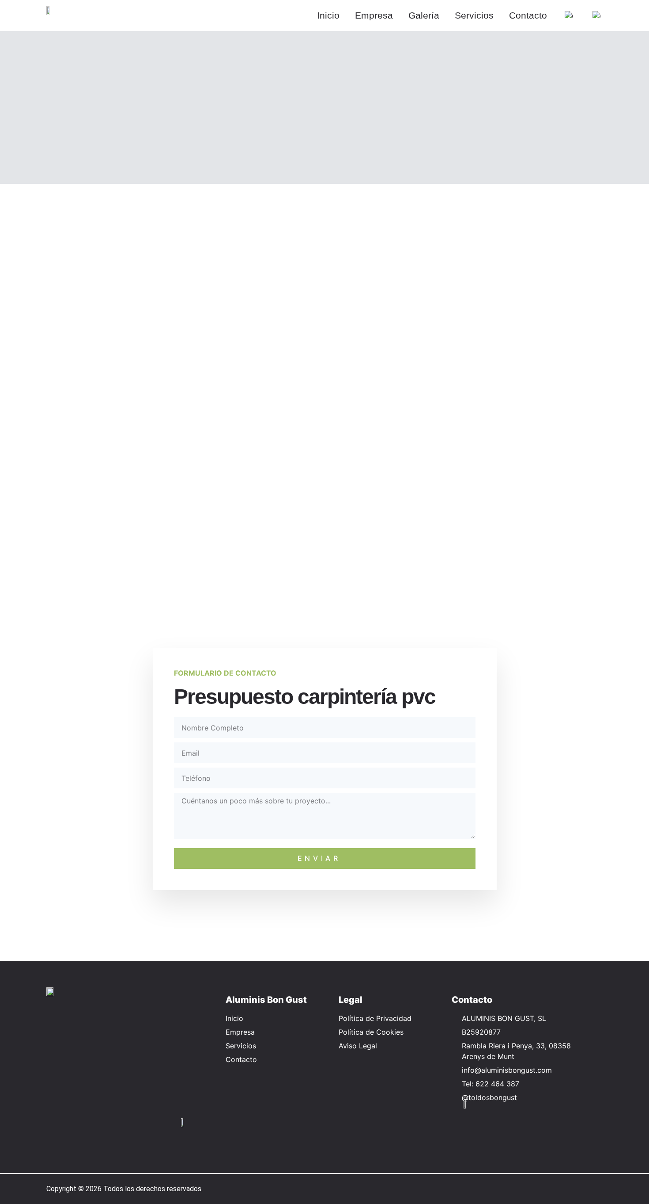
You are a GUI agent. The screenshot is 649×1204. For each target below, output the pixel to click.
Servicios (474, 15)
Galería (423, 15)
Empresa (374, 15)
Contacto (528, 15)
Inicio (328, 15)
